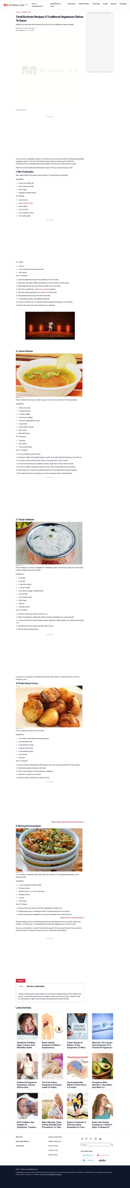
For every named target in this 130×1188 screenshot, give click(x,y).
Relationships (84, 4)
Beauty (113, 4)
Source (21, 397)
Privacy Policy (53, 1146)
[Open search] (27, 5)
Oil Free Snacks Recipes (74, 918)
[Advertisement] (50, 132)
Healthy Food (26, 12)
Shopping (123, 4)
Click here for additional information (51, 1174)
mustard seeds (43, 289)
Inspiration (72, 4)
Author (20, 981)
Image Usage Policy (55, 1137)
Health (105, 4)
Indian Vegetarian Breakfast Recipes (69, 822)
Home (18, 12)
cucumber (33, 891)
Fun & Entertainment (37, 5)
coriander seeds (27, 203)
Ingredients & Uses (55, 5)
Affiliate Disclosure (54, 1141)
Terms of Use (53, 1150)
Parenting (96, 4)
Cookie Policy (53, 1155)
